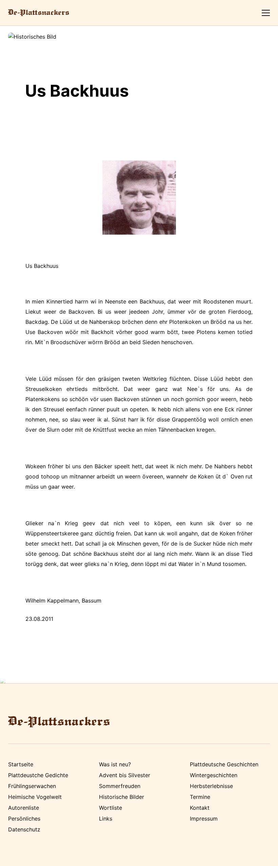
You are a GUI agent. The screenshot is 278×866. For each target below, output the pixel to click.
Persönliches (24, 818)
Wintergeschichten (213, 775)
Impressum (204, 818)
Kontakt (200, 807)
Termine (200, 796)
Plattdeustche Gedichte (38, 775)
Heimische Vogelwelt (35, 796)
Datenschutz (24, 829)
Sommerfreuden (119, 786)
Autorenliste (23, 807)
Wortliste (110, 807)
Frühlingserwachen (32, 786)
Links (105, 818)
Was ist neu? (115, 764)
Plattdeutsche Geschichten (224, 764)
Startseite (20, 764)
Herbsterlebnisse (211, 786)
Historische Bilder (121, 796)
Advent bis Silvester (124, 775)
